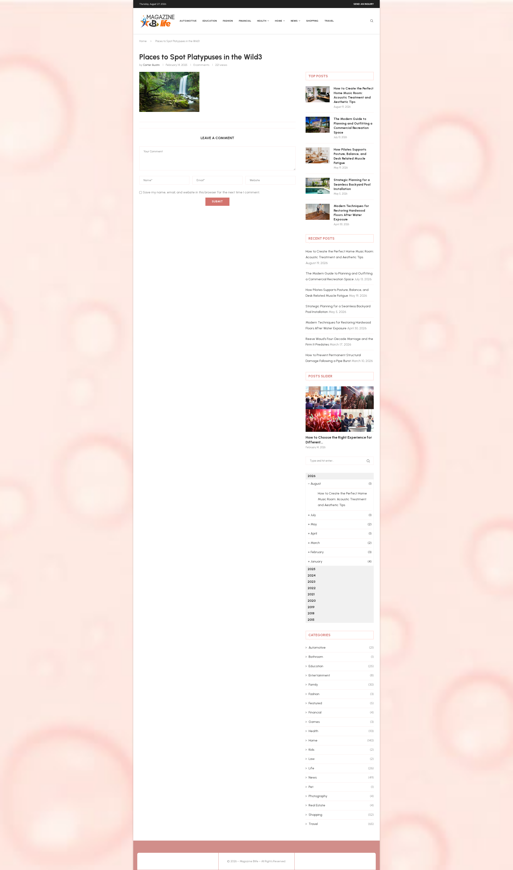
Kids (341, 749)
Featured (341, 703)
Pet (341, 787)
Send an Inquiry (363, 4)
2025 (311, 569)
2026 (311, 476)
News (294, 20)
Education (210, 20)
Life (341, 768)
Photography (341, 796)
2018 (311, 613)
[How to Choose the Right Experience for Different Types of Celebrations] (340, 409)
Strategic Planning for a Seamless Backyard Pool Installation (352, 184)
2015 (311, 620)
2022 (312, 588)
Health (261, 20)
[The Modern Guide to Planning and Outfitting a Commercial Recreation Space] (318, 125)
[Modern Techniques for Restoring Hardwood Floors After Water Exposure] (318, 212)
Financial (245, 20)
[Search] (372, 21)
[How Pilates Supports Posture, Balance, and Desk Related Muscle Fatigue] (318, 155)
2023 (311, 582)
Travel (329, 20)
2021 (311, 594)
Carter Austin (151, 65)
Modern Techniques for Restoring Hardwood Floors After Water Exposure (351, 212)
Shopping (312, 20)
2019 (311, 607)
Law (341, 759)
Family (341, 684)
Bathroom (341, 657)
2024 (312, 575)
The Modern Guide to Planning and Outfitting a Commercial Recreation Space (353, 125)
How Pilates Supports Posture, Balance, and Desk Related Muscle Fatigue (350, 156)
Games (341, 722)
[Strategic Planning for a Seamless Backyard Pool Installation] (318, 186)
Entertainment (341, 675)
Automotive (188, 20)
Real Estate (341, 805)
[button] (313, 417)
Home (278, 20)
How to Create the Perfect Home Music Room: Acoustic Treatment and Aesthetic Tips (354, 95)
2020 (312, 601)
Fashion (228, 20)
